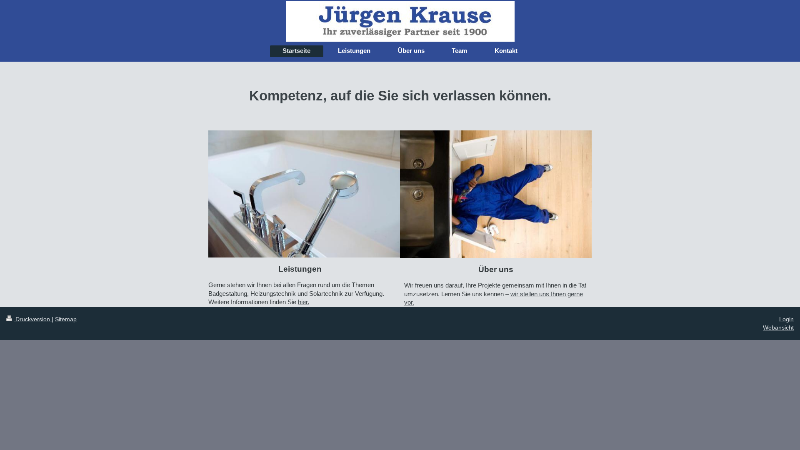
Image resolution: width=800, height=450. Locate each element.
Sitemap (66, 319)
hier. (303, 301)
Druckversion (33, 319)
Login (786, 319)
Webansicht (778, 327)
